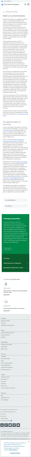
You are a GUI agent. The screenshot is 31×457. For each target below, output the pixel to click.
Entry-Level (4, 386)
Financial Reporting (5, 365)
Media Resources (5, 397)
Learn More (7, 249)
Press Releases (4, 400)
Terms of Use (3, 414)
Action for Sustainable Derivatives (13, 178)
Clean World (4, 347)
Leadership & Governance (7, 325)
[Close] (28, 441)
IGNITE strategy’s (9, 130)
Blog (2, 395)
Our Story (3, 323)
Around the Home (5, 335)
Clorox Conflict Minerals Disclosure (8, 411)
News (2, 361)
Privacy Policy (3, 416)
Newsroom (3, 393)
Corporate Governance (7, 367)
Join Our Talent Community (8, 388)
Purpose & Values (5, 321)
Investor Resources (5, 369)
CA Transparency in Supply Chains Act (9, 409)
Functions (3, 383)
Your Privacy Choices (5, 420)
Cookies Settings (4, 418)
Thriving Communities (6, 344)
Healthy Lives (4, 349)
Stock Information (5, 358)
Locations (3, 381)
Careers (3, 374)
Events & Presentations (7, 363)
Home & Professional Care (7, 332)
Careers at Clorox (5, 377)
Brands (2, 330)
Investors (3, 354)
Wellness (3, 337)
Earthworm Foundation (22, 161)
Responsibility (4, 342)
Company (3, 318)
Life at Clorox (4, 379)
